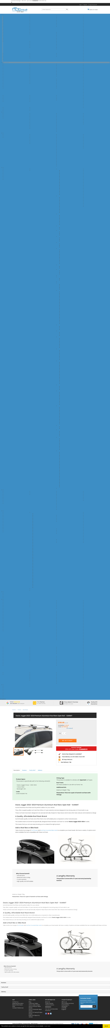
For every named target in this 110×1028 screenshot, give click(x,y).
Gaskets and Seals (63, 622)
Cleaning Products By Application (13, 493)
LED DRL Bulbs (7, 70)
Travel (5, 511)
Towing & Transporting (10, 529)
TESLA (59, 425)
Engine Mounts (61, 620)
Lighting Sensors (88, 676)
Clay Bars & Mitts (62, 494)
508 (62, 346)
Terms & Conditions (17, 1023)
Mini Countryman (65, 328)
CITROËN (60, 214)
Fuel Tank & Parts (88, 641)
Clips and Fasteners (63, 602)
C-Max (62, 250)
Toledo (62, 403)
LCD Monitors (87, 521)
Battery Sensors (35, 614)
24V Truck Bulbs (8, 41)
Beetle (62, 454)
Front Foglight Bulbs (9, 17)
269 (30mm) (34, 98)
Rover (35, 571)
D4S (32, 124)
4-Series (63, 386)
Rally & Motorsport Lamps (91, 187)
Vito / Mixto (63, 322)
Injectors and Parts (89, 619)
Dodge (36, 533)
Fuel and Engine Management (12, 611)
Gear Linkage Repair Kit (10, 658)
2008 (62, 338)
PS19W (59, 86)
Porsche (60, 349)
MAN (59, 283)
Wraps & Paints (8, 503)
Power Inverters (62, 532)
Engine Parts (7, 607)
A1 (61, 170)
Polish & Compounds (63, 493)
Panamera (63, 356)
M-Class (63, 311)
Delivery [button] (3, 991)
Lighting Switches (88, 677)
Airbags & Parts (88, 647)
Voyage (63, 485)
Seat (59, 391)
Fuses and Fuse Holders (64, 674)
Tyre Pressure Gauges (90, 499)
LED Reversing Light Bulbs (10, 77)
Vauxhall (60, 430)
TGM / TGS (63, 286)
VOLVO (59, 437)
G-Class (63, 307)
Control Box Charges (63, 614)
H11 (31, 26)
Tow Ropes (60, 541)
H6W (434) (87, 29)
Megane (63, 371)
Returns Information (17, 1005)
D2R (32, 116)
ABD (32, 140)
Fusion (62, 254)
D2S (32, 118)
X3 (61, 206)
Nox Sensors (87, 643)
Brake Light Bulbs (8, 26)
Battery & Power (8, 592)
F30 (61, 203)
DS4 (62, 238)
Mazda (36, 556)
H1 (31, 16)
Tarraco (63, 401)
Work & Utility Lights (89, 188)
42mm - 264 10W (8, 58)
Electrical (6, 605)
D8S (32, 127)
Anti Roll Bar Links (88, 658)
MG (35, 559)
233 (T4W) (87, 26)
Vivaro (62, 434)
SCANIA (59, 385)
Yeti (61, 422)
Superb (62, 421)
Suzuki (35, 580)
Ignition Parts (61, 652)
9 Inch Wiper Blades (63, 134)
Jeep (35, 548)
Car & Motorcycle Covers (11, 497)
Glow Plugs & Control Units (65, 649)
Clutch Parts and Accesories (11, 649)
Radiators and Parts (36, 656)
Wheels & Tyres (62, 497)
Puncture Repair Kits (89, 497)
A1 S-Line (63, 172)
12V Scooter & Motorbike (10, 38)
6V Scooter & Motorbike (10, 40)
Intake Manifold (62, 625)
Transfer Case (8, 662)
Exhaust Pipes (88, 616)
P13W (59, 85)
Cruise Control (35, 616)
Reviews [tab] (24, 770)
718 (61, 350)
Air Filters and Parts (89, 628)
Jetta (62, 464)
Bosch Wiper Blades (36, 134)
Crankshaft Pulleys (62, 617)
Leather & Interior (62, 502)
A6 (61, 184)
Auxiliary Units (7, 175)
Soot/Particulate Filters (90, 625)
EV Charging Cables (9, 595)
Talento (63, 245)
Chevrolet (36, 523)
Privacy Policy (26, 1023)
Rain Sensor (34, 674)
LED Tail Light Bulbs (9, 74)
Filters (5, 610)
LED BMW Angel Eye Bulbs (37, 107)
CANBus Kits (87, 191)
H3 (31, 19)
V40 (62, 443)
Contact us (15, 1002)
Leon (62, 398)
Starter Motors (34, 620)
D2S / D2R (33, 80)
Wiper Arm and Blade (90, 143)
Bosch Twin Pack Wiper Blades (92, 139)
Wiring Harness (35, 625)
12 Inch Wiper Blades (63, 139)
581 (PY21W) (60, 35)
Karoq (62, 412)
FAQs (13, 1006)
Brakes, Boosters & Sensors (91, 607)
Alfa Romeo (37, 515)
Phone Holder (88, 541)
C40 (62, 439)
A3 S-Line (63, 176)
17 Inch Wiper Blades (63, 146)
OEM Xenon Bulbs (8, 694)
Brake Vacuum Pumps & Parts (92, 605)
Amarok (63, 452)
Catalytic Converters (89, 611)
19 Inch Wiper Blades (63, 149)
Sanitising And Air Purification (11, 500)
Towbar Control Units (9, 673)
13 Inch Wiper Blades (63, 140)
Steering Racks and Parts (64, 662)
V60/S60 (63, 445)
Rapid (62, 416)
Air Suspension (88, 656)
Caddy (62, 457)
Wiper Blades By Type (9, 137)
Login (80, 4)
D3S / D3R (33, 82)
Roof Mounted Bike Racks (64, 518)
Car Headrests (8, 524)
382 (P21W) (60, 32)
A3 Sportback (64, 178)
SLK (61, 314)
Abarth (35, 514)
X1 (61, 205)
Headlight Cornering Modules (92, 121)
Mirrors (6, 626)
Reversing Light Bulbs (9, 31)
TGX (62, 287)
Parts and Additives (89, 622)
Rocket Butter (87, 493)
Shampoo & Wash (62, 491)
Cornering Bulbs (8, 19)
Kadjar (62, 368)
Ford (59, 248)
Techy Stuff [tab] (32, 770)
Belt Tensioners (35, 601)
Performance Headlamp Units (12, 169)
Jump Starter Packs (9, 596)
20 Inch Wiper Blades (63, 151)
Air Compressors (88, 496)
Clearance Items (49, 1005)
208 (62, 341)
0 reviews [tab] (69, 728)
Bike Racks (7, 517)
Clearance (7, 688)
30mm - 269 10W (8, 55)
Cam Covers (61, 611)
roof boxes (34, 830)
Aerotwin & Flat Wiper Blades (91, 134)
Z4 (61, 211)
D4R (32, 122)
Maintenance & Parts (9, 599)
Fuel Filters (87, 629)
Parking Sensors (88, 523)
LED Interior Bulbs (8, 80)
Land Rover (61, 281)
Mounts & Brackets (89, 196)
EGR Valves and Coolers (64, 619)
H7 (31, 22)
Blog (30, 1002)
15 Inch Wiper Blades (63, 143)
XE (61, 271)
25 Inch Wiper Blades (63, 158)
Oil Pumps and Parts (63, 629)
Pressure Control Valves (90, 644)
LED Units (6, 83)
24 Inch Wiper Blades (63, 157)
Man (35, 554)
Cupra (35, 527)
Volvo (35, 586)
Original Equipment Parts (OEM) (12, 118)
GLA (62, 310)
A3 (61, 175)
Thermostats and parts (37, 658)
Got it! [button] (106, 1026)
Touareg (63, 476)
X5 (61, 208)
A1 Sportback (64, 173)
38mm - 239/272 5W (9, 56)
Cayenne (63, 353)
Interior (6, 617)
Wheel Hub (87, 670)
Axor (62, 296)
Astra (62, 431)
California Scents (35, 491)
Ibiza (62, 397)
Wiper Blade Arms (89, 142)
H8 (31, 23)
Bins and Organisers (9, 526)
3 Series (63, 199)
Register (85, 4)
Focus (62, 253)
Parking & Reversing (9, 521)
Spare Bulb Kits (88, 518)
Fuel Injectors (87, 637)
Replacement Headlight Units (12, 170)
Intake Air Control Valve (64, 623)
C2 (61, 217)
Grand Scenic (64, 367)
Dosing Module (88, 613)
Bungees (60, 539)
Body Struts (61, 601)
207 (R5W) (87, 25)
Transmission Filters (89, 632)
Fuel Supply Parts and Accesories (93, 640)
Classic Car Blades (89, 145)
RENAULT (60, 361)
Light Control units (89, 674)
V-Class (63, 319)
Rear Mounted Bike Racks (64, 517)
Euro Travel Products (89, 517)
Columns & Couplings (63, 656)
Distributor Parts (62, 647)
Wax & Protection (62, 496)
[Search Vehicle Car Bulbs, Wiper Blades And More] (66, 9)
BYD (35, 520)
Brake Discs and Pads (90, 602)
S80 (62, 442)
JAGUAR (60, 269)
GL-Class (63, 308)
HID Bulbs (86, 118)
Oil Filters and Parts (89, 631)
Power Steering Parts (63, 659)
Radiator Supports (62, 605)
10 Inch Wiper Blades (63, 136)
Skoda (35, 575)
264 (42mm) (34, 97)
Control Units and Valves (37, 649)
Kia (34, 550)
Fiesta (62, 251)
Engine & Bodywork (63, 508)
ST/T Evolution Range (89, 197)
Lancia (59, 277)
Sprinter (63, 316)
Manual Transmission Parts (11, 659)
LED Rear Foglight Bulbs (10, 71)
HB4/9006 (60, 127)
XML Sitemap (34, 1023)
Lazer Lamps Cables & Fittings (92, 205)
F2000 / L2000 (64, 284)
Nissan (59, 331)
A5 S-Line (63, 182)
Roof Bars (6, 512)
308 (62, 343)
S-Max (62, 260)
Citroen (36, 526)
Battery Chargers (62, 529)
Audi (85, 176)
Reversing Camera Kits (90, 524)
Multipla (63, 244)
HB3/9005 (60, 125)
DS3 (62, 223)
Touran (62, 478)
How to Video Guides (34, 1005)
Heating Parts (34, 655)
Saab (35, 572)
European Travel (8, 520)
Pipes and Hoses (62, 631)
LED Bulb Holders (8, 85)
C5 (61, 221)
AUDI (59, 169)
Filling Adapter (8, 653)
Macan (62, 355)
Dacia (35, 529)
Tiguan (62, 475)
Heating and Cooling (9, 614)
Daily (62, 266)
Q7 (61, 191)
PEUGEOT (60, 337)
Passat (62, 469)
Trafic (62, 374)
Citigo (62, 407)
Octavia (63, 415)
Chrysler (36, 524)
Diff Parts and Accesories (10, 650)
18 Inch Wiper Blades (63, 148)
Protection (60, 679)
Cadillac (36, 521)
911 (61, 352)
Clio (62, 364)
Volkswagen (34, 169)
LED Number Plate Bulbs (10, 76)
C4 (61, 220)
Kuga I (62, 257)
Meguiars (86, 491)
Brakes (6, 604)
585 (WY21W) (61, 38)
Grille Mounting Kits (89, 193)
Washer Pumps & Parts (37, 679)
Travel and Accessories (10, 697)
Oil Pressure (61, 628)
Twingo (62, 380)
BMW (59, 196)
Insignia (63, 433)
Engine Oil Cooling (36, 653)
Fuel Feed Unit (88, 635)
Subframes (87, 665)
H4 (31, 20)
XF (61, 233)
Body (5, 602)
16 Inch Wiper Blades (63, 145)
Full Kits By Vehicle (35, 512)
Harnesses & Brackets (10, 179)
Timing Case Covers (36, 604)
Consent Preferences (17, 1008)
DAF (59, 230)
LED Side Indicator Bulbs (10, 79)
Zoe (62, 382)
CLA (62, 301)
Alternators (34, 613)
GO (94, 1006)
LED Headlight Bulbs (9, 64)
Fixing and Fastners (63, 673)
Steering (6, 619)
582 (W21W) (61, 37)
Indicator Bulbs (8, 22)
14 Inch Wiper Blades (63, 142)
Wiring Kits (87, 202)
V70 (61, 446)
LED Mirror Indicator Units (10, 173)
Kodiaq (62, 413)
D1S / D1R (33, 79)
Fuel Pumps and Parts (90, 638)
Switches (33, 623)
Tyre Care (6, 496)
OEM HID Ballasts (88, 122)
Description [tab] (17, 770)
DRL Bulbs (6, 23)
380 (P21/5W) (87, 32)
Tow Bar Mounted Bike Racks (65, 520)
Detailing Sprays (62, 500)
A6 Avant (63, 185)
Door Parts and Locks (90, 649)
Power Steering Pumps (64, 661)
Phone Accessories (9, 530)
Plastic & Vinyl (61, 503)
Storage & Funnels (62, 682)
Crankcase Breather (63, 616)
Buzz (62, 455)
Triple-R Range (88, 199)
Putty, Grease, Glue (63, 680)
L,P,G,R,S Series (64, 388)
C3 (61, 218)
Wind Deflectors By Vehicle (91, 512)
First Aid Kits (87, 530)
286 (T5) (6, 107)
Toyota (36, 581)
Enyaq (62, 409)
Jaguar (36, 547)
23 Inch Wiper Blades (63, 155)
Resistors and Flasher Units (11, 86)
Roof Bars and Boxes (9, 695)
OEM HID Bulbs (8, 113)
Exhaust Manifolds (89, 614)
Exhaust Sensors (88, 617)
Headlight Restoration (10, 499)
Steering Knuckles (89, 664)
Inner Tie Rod (61, 658)
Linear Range (87, 194)
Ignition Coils (61, 650)
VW (58, 451)
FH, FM (62, 440)
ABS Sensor (87, 601)
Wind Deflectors (8, 515)
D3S (32, 121)
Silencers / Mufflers (89, 623)
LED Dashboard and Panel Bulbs (12, 82)
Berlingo (63, 215)
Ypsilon (62, 278)
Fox (61, 461)
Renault (36, 569)
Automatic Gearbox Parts (11, 647)
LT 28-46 (63, 466)
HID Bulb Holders (88, 116)
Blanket (86, 529)
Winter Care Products (9, 502)
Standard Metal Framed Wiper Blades (94, 136)
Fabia (62, 410)
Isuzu (35, 544)
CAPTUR (63, 362)
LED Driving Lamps (89, 185)
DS (58, 236)
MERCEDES (60, 290)
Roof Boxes (7, 514)
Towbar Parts (7, 622)
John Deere (61, 275)
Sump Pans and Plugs (63, 634)
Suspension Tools (89, 668)
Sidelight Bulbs (8, 20)
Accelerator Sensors (36, 611)
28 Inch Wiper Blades (63, 161)
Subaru (36, 578)
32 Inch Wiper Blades (63, 164)
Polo (62, 470)
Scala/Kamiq (64, 419)
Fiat (58, 242)
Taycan (63, 358)
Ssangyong (37, 577)
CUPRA (59, 226)
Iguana (33, 139)
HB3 (32, 29)
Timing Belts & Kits (35, 602)
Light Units (6, 167)
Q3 (61, 190)
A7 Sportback (64, 187)
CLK (61, 302)
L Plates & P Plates (9, 532)
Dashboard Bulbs (8, 35)
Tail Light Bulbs (8, 28)
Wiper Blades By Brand (10, 134)
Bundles (60, 505)
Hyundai (36, 541)
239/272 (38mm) (35, 95)
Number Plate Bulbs (9, 29)
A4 (61, 179)
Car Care (6, 490)
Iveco (59, 265)
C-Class (63, 299)
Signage (6, 629)
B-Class (63, 298)
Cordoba (63, 395)
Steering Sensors (62, 664)
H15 (32, 28)
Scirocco (63, 472)
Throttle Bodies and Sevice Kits (66, 635)
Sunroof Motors (88, 652)
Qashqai (63, 334)
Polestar (36, 566)
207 (61, 340)
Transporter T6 (64, 482)
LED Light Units (7, 692)
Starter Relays (34, 622)
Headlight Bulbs (8, 16)
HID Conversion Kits (9, 115)
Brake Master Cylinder (90, 604)
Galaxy (62, 256)
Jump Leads (61, 530)
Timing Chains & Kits (36, 605)
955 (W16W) (34, 46)
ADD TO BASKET (68, 740)
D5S (32, 125)
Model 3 (63, 427)
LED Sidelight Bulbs (9, 67)
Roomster (63, 418)
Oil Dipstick (60, 626)
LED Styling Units (35, 109)
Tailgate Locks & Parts (90, 653)
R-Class (63, 313)
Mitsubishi (36, 562)
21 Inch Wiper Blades (63, 152)
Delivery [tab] (40, 770)
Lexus (35, 553)
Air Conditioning (35, 647)
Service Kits (7, 661)
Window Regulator (62, 607)
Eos (61, 460)
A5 (61, 181)
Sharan (62, 473)
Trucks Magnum (65, 377)
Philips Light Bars (8, 178)
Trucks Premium (65, 379)
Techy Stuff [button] (4, 987)
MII (61, 400)
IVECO (35, 545)
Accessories (61, 506)
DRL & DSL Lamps (88, 184)
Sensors (60, 632)
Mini (59, 325)
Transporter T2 (64, 479)
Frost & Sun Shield (89, 533)
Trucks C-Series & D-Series (68, 376)
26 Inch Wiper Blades (63, 160)
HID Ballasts (87, 115)
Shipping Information (17, 1003)
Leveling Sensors (88, 661)
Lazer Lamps (7, 176)
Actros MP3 (63, 295)
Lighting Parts (7, 631)
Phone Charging (88, 539)
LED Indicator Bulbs (9, 68)
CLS (61, 304)
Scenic (62, 373)
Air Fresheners (8, 491)
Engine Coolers (35, 650)
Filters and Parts (8, 655)
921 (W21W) (87, 49)
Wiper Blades (7, 133)
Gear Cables (7, 656)
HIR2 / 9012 (33, 65)
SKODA (59, 406)
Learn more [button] (47, 1026)
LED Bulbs (6, 62)
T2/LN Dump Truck (65, 317)
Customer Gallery (33, 1003)
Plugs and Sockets (36, 619)
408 (62, 344)
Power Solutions (8, 523)
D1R (32, 113)
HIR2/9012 (60, 128)
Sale (5, 685)
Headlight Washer (35, 673)
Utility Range (87, 200)
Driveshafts (7, 652)
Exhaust (6, 608)
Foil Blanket (87, 532)
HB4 (32, 31)
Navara (63, 332)
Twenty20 (33, 136)
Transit (62, 262)
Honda (35, 539)
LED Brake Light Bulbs (9, 73)
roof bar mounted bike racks (49, 830)
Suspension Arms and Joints (92, 667)
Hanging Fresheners (36, 493)
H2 (31, 17)
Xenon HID (6, 112)
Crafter (62, 458)
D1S (32, 115)
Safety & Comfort (8, 527)
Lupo (62, 467)
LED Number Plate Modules (91, 173)
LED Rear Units (7, 172)
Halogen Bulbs (8, 14)
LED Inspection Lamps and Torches (67, 677)
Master (62, 370)
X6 (61, 209)
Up (61, 484)
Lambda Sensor (88, 620)
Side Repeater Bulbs (9, 32)
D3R (32, 119)
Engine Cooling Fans (36, 652)
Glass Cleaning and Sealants (65, 499)
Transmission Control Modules (12, 664)
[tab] (55, 982)
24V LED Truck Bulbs (9, 88)
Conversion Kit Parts (9, 116)
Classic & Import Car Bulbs (11, 37)
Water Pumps (61, 638)
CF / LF (62, 232)
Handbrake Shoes (89, 608)
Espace (63, 365)
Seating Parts (87, 650)
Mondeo (63, 259)
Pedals (59, 604)
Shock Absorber (88, 662)
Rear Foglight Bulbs (9, 25)
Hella (32, 142)
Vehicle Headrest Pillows (90, 535)
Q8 (61, 193)
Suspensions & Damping (10, 620)
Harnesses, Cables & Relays (91, 113)
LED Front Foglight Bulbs (10, 65)
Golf (62, 463)
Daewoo (36, 530)
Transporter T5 (64, 481)
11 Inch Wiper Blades (63, 137)
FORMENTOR (64, 227)
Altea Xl (62, 392)
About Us (47, 1002)
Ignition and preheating (10, 616)
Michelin (33, 137)
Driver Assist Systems (36, 617)
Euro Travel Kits (88, 515)
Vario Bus (63, 320)
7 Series (63, 202)
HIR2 (32, 32)
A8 (61, 188)
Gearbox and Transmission (11, 613)
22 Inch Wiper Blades (63, 154)
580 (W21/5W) (88, 35)
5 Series (63, 200)
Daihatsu (36, 532)
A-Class (63, 293)
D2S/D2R (60, 130)
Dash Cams (7, 518)
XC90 (62, 448)
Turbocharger (61, 637)
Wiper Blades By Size (9, 136)
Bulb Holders (87, 673)
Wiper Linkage (34, 676)
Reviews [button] (3, 982)
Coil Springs (87, 659)
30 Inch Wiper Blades (63, 163)
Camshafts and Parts (63, 613)
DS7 (61, 239)
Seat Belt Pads (88, 536)
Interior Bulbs (7, 34)
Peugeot (36, 565)
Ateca (62, 394)
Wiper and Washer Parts (10, 623)
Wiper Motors (34, 677)
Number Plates (8, 628)
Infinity (35, 542)
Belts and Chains (8, 601)
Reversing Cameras (89, 526)
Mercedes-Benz (38, 557)
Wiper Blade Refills (89, 146)
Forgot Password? (93, 4)
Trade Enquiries (49, 1003)
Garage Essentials (9, 625)
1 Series (62, 197)
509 (5, 109)
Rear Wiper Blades (89, 137)
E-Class (63, 305)
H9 (31, 25)
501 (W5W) (87, 28)
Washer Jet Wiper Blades (91, 140)
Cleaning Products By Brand (11, 494)
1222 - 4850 (64, 292)
